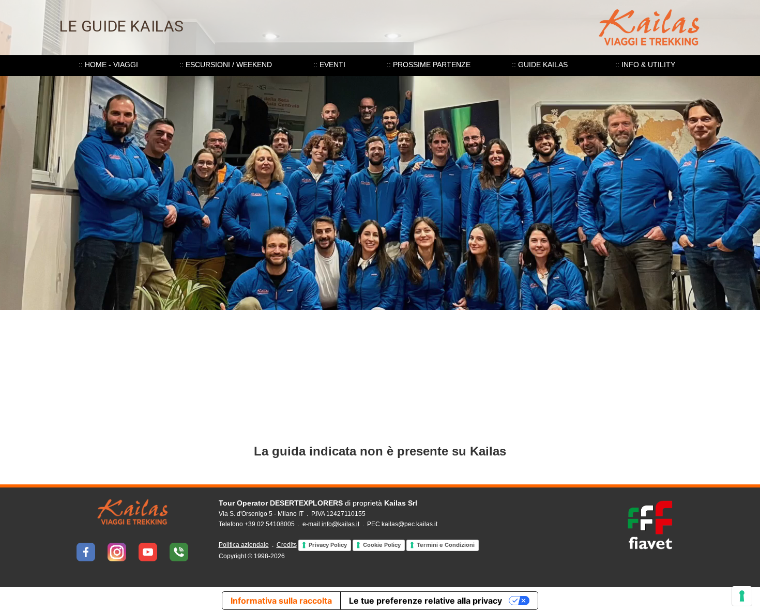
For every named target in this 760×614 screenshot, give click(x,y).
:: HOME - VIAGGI (108, 64)
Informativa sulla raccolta (281, 600)
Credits (287, 544)
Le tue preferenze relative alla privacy (425, 600)
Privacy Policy (328, 544)
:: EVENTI (329, 64)
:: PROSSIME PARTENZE (428, 64)
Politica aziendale (244, 544)
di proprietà (318, 503)
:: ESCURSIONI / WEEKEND (225, 64)
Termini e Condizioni (446, 544)
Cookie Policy (382, 544)
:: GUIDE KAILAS (540, 64)
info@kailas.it (340, 524)
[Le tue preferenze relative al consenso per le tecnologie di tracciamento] (742, 596)
